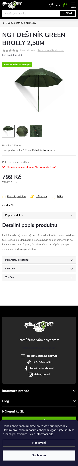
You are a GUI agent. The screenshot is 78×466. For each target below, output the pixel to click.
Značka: (9, 205)
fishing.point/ (42, 374)
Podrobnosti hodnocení (51, 50)
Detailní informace (42, 150)
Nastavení (39, 443)
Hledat (67, 13)
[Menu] (73, 5)
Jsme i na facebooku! (42, 368)
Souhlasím (39, 455)
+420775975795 (41, 362)
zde (51, 434)
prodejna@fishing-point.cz (42, 356)
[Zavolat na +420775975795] (51, 5)
